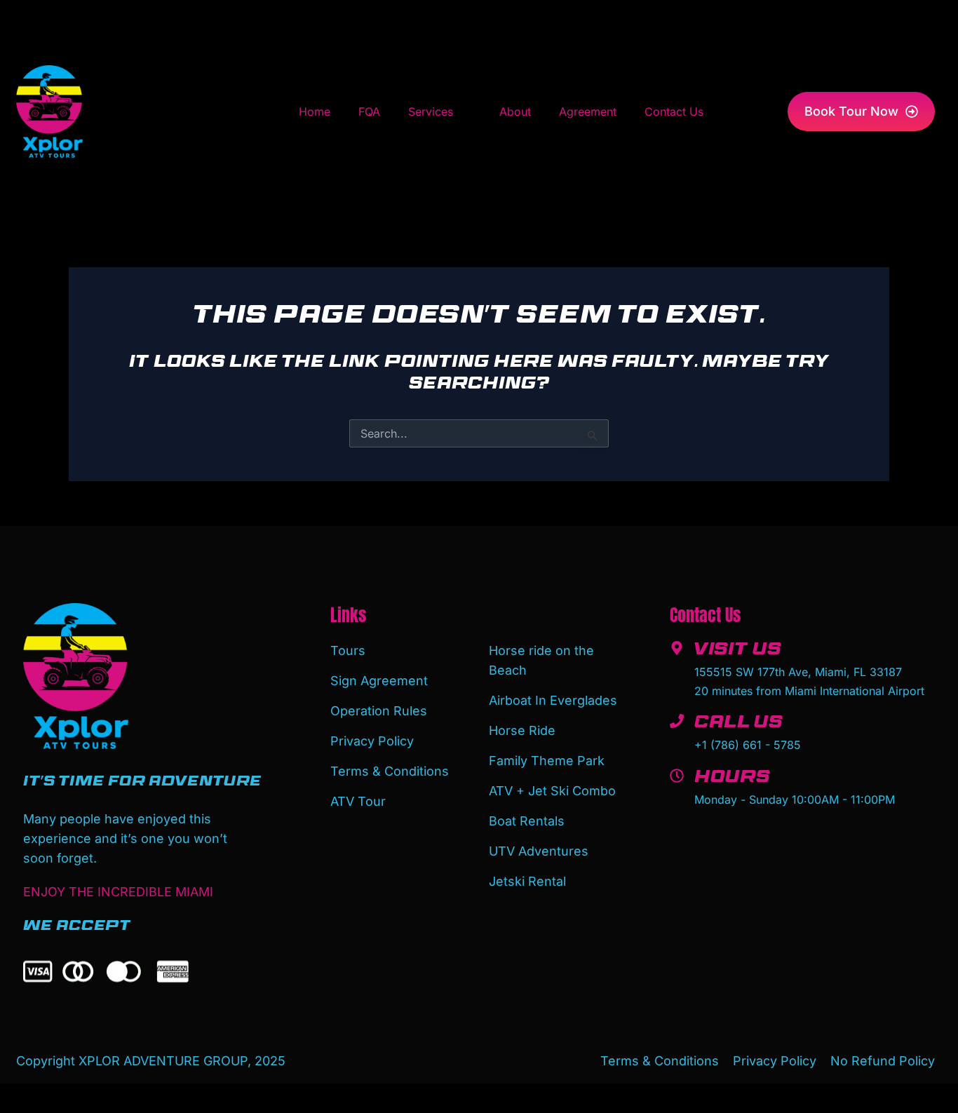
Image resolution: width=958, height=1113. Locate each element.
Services (430, 111)
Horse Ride (522, 730)
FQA (369, 111)
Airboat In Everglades (553, 700)
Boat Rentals (527, 821)
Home (314, 111)
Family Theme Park (547, 760)
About (515, 111)
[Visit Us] (677, 648)
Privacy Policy (372, 741)
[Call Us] (677, 721)
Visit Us (737, 651)
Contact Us (674, 111)
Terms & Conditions (389, 771)
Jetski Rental (527, 881)
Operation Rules (378, 710)
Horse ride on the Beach (541, 660)
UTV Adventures (538, 851)
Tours (347, 650)
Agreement (587, 111)
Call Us (738, 724)
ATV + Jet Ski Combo (552, 790)
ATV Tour (358, 801)
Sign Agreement (379, 680)
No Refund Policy (882, 1060)
